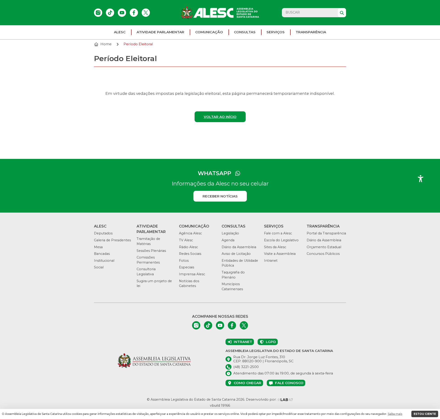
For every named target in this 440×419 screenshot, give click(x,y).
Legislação (230, 233)
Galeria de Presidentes (112, 240)
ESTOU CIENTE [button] (425, 414)
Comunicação (209, 32)
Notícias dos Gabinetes (189, 283)
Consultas (245, 32)
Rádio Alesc (188, 247)
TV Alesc (186, 240)
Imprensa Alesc (192, 274)
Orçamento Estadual (324, 247)
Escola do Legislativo (281, 240)
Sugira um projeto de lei (154, 283)
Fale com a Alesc (278, 233)
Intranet (271, 261)
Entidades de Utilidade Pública (240, 263)
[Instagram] (98, 12)
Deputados (103, 233)
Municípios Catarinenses (232, 286)
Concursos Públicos (323, 254)
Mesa (98, 247)
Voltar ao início (220, 117)
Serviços (276, 32)
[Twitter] (146, 12)
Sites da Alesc (275, 247)
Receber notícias (220, 196)
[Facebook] (134, 12)
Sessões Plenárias (151, 251)
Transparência (311, 32)
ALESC (120, 32)
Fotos (184, 261)
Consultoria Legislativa (146, 271)
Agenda (228, 240)
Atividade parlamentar (160, 32)
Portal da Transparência (326, 233)
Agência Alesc (190, 233)
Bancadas (102, 254)
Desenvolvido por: (261, 399)
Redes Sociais (190, 254)
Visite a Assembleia (280, 254)
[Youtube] (122, 12)
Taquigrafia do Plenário (233, 274)
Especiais (186, 267)
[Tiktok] (110, 12)
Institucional (104, 261)
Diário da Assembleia (239, 247)
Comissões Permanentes (148, 259)
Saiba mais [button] (395, 414)
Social (99, 267)
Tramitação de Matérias (148, 241)
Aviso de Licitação (236, 254)
